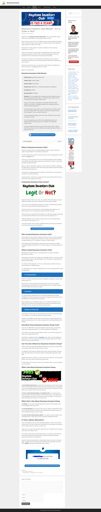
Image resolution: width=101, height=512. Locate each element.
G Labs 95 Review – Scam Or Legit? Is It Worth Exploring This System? (73, 73)
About (39, 7)
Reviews (34, 7)
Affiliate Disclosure (47, 7)
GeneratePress (58, 510)
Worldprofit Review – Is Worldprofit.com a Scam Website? (33, 472)
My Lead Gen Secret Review (28, 471)
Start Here (29, 7)
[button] (42, 134)
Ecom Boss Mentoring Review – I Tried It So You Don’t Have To (73, 97)
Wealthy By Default (13, 3)
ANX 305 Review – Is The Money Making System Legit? (73, 92)
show (59, 141)
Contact (54, 7)
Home (24, 7)
